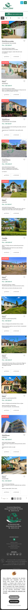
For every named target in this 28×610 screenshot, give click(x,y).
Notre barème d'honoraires (14, 546)
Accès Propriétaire (14, 548)
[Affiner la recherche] (21, 2)
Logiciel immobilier (16, 568)
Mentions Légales (14, 542)
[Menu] (25, 2)
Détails (7, 56)
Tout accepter (14, 601)
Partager (16, 56)
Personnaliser (14, 597)
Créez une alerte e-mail (15, 14)
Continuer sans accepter (14, 605)
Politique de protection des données (14, 543)
